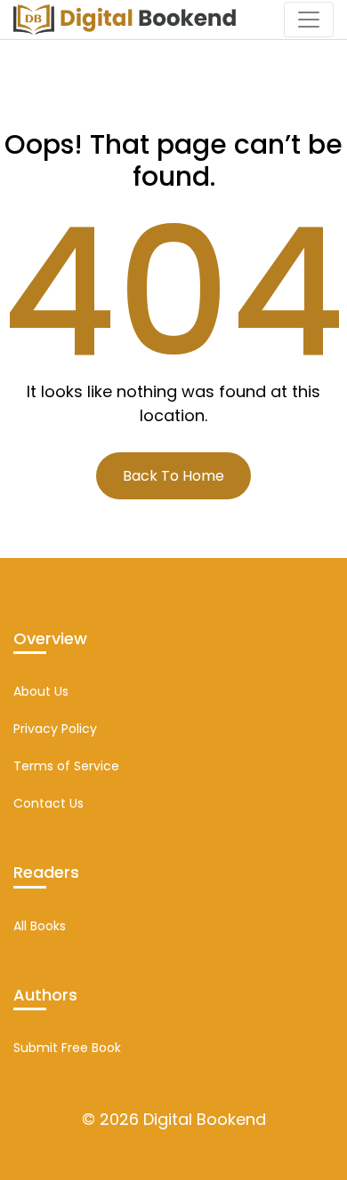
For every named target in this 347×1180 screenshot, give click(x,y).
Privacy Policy (55, 729)
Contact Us (48, 803)
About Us (41, 691)
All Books (39, 926)
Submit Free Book (67, 1047)
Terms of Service (66, 766)
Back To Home (173, 476)
